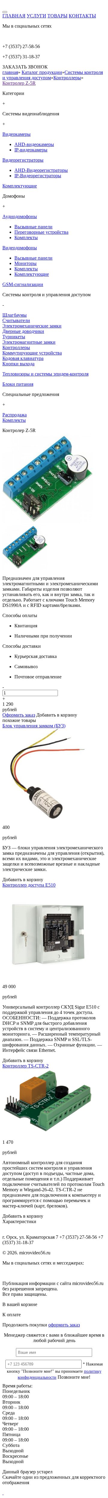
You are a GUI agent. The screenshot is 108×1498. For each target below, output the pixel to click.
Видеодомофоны (19, 247)
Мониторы (25, 263)
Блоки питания (17, 384)
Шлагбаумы (14, 315)
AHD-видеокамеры (34, 144)
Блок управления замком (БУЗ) (33, 725)
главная (10, 72)
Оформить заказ (18, 714)
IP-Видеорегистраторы (37, 175)
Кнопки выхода (18, 363)
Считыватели (16, 320)
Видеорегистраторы (23, 160)
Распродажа (14, 414)
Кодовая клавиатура (23, 358)
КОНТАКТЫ (82, 15)
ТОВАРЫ (57, 15)
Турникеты (13, 336)
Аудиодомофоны (19, 216)
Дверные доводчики (23, 331)
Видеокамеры (16, 134)
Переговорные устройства (41, 232)
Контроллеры (67, 77)
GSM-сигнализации (22, 284)
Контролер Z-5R (19, 83)
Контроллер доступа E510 (29, 885)
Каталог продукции (42, 72)
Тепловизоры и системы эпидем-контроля (45, 373)
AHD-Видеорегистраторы (41, 170)
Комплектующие (19, 185)
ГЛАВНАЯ (14, 15)
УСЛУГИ (36, 15)
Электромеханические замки (32, 325)
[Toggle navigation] (4, 12)
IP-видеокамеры (30, 149)
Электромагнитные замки (29, 342)
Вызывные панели (33, 226)
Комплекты (26, 237)
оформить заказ (64, 1324)
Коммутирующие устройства (32, 352)
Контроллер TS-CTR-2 (25, 1065)
